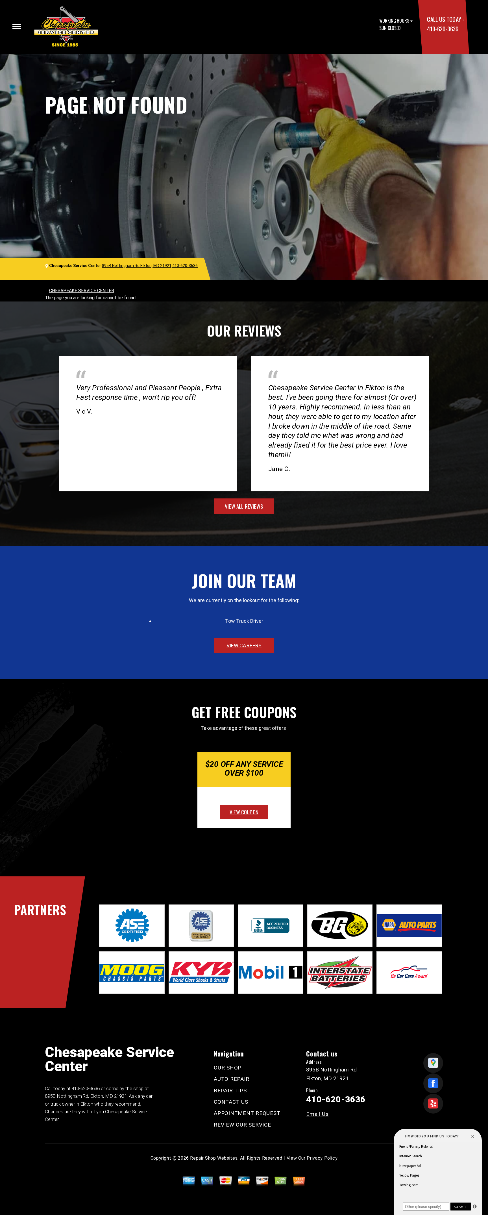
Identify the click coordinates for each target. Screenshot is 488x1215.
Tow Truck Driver (244, 621)
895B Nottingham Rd (66, 1096)
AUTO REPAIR (231, 1079)
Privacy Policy (322, 1158)
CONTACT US (231, 1102)
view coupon (244, 812)
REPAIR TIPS (230, 1090)
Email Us (317, 1114)
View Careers (244, 645)
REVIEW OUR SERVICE (242, 1124)
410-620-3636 (442, 28)
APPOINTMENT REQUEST (247, 1113)
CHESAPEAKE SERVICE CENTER (81, 290)
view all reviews (244, 506)
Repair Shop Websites (214, 1158)
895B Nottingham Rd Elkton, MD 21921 (136, 265)
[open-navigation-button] (16, 26)
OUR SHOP (227, 1067)
